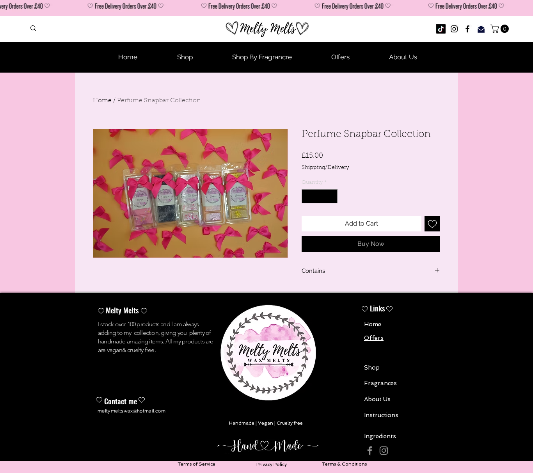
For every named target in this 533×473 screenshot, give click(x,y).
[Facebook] (467, 29)
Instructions (381, 415)
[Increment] (332, 196)
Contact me (120, 400)
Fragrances (380, 383)
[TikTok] (441, 29)
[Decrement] (307, 196)
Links (377, 307)
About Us (377, 399)
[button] (500, 29)
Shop (372, 367)
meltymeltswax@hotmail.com (131, 411)
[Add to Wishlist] (432, 223)
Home (102, 101)
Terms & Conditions (344, 464)
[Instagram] (454, 29)
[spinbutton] (319, 196)
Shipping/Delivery (325, 168)
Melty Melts (122, 309)
